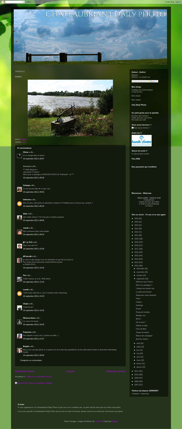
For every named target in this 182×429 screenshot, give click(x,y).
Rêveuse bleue (29, 318)
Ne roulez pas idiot (139, 120)
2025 (136, 222)
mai (138, 353)
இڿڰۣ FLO (27, 242)
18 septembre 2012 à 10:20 (33, 249)
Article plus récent (24, 371)
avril (138, 357)
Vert (24, 142)
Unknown (27, 200)
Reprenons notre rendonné (146, 295)
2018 (136, 245)
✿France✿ (27, 256)
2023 (136, 229)
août (138, 343)
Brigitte (26, 346)
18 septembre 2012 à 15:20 (33, 296)
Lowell (26, 290)
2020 (136, 239)
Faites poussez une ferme (142, 118)
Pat (24, 275)
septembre (141, 279)
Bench (138, 319)
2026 (136, 218)
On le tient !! (140, 322)
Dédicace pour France (144, 282)
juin (138, 350)
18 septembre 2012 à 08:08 (33, 220)
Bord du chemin (142, 339)
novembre (141, 272)
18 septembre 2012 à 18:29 (33, 325)
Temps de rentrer (142, 332)
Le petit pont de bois (144, 292)
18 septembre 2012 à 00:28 (33, 178)
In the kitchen (137, 92)
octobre (140, 275)
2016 (136, 252)
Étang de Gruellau (143, 312)
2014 (136, 259)
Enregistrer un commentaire (31, 360)
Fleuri (138, 299)
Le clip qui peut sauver (140, 154)
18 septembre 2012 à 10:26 (33, 268)
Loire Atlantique (153, 204)
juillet (139, 347)
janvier (139, 367)
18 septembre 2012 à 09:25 (33, 234)
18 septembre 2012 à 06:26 (33, 206)
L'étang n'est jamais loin (145, 288)
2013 (136, 262)
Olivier (26, 152)
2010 (136, 375)
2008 (136, 381)
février (139, 364)
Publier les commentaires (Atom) (38, 377)
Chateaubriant (149, 200)
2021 (136, 235)
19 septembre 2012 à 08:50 (33, 355)
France (150, 206)
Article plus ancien (116, 371)
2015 (136, 256)
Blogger (115, 421)
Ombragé (139, 305)
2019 (136, 242)
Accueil (70, 371)
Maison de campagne (144, 336)
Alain (25, 214)
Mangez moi (140, 315)
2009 (136, 378)
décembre (141, 269)
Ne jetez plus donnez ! (140, 116)
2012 (136, 266)
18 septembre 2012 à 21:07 (33, 339)
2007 (136, 385)
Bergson (135, 75)
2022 (136, 232)
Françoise (27, 332)
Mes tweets (136, 96)
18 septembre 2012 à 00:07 (33, 159)
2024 (136, 225)
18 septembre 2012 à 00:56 (33, 192)
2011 (136, 371)
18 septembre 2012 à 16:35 (33, 310)
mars (139, 360)
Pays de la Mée (153, 202)
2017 (136, 249)
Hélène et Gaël (141, 326)
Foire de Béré (141, 329)
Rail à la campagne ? (144, 285)
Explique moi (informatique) (142, 90)
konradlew (98, 421)
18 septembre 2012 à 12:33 (33, 282)
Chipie (25, 304)
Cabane (139, 302)
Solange (26, 185)
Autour (138, 309)
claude (26, 228)
